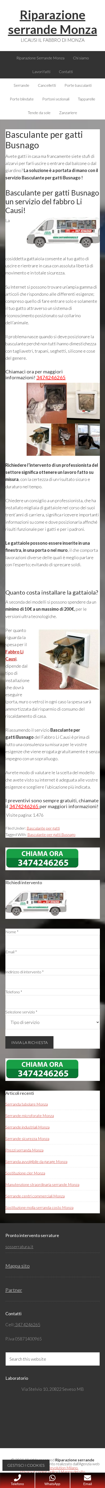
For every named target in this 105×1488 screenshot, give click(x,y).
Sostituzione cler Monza (25, 1173)
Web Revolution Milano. (58, 1467)
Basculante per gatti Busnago (51, 834)
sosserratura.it (19, 1246)
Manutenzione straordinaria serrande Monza (42, 1184)
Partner (13, 1290)
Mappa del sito (73, 1471)
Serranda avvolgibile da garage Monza (36, 1161)
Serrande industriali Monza (27, 1127)
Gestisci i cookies (26, 1465)
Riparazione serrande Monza (52, 22)
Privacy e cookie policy (39, 1471)
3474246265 (51, 377)
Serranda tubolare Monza (26, 1104)
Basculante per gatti (43, 828)
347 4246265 (27, 1324)
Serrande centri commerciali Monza (35, 1196)
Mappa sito (17, 1266)
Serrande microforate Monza (29, 1115)
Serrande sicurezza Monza (27, 1138)
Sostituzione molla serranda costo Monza (39, 1207)
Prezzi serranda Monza (24, 1150)
